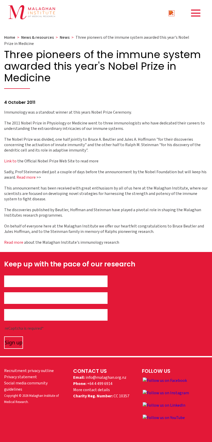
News (65, 37)
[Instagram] (166, 393)
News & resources (37, 37)
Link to (10, 161)
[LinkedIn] (164, 405)
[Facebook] (165, 380)
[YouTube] (164, 417)
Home (9, 37)
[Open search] (171, 12)
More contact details (91, 390)
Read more (26, 177)
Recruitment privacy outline (29, 371)
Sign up (13, 342)
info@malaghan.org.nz (106, 377)
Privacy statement (20, 377)
